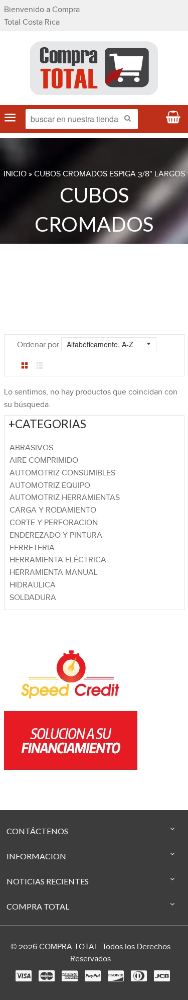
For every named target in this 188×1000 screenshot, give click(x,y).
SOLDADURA (33, 598)
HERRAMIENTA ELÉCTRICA (58, 560)
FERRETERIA (32, 548)
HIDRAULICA (33, 585)
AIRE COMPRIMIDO (44, 460)
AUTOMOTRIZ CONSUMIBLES (62, 473)
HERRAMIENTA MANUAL (54, 572)
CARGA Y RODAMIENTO (53, 510)
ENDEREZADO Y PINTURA (56, 535)
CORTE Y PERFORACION (54, 523)
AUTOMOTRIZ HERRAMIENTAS (65, 498)
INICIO (15, 174)
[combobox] (82, 119)
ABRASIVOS (31, 448)
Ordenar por (38, 345)
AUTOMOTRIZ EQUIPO (50, 485)
